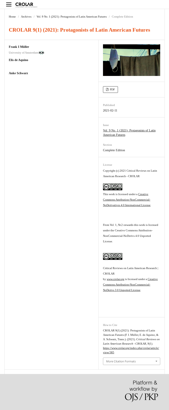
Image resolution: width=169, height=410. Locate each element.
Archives (26, 16)
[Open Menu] (8, 4)
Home (12, 16)
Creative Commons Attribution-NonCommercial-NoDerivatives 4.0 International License (127, 199)
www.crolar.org (115, 279)
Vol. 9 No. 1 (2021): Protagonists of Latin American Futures (72, 16)
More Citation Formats (121, 361)
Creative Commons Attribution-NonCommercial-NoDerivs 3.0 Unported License (130, 284)
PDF (112, 89)
